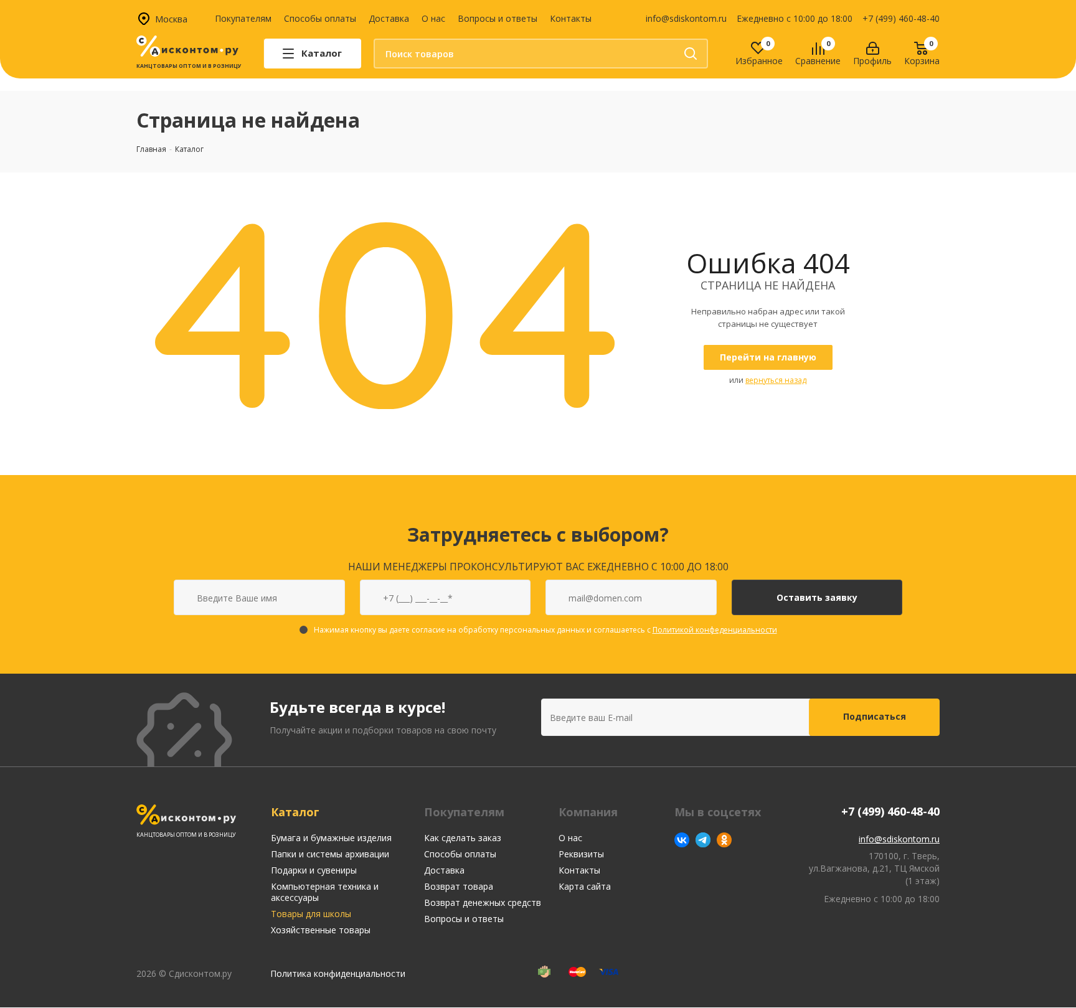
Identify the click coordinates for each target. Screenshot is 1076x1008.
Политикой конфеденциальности (715, 629)
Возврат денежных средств (482, 902)
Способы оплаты (320, 18)
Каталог (295, 811)
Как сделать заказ (462, 838)
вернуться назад (775, 380)
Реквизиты (581, 854)
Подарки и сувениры (314, 870)
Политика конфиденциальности (337, 973)
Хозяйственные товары (320, 930)
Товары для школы (311, 914)
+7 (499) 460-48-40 (901, 18)
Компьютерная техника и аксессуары (325, 891)
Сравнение (818, 61)
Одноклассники (724, 839)
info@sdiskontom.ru (686, 18)
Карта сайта (585, 886)
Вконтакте (681, 839)
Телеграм (703, 839)
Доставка (389, 18)
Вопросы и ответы (497, 18)
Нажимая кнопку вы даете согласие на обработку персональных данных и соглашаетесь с (545, 630)
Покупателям (243, 18)
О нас (433, 18)
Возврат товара (458, 886)
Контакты (571, 18)
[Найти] (690, 53)
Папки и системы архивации (330, 854)
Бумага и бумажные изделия (331, 838)
